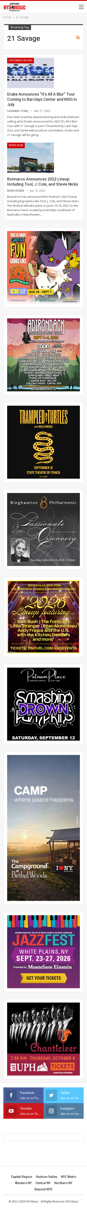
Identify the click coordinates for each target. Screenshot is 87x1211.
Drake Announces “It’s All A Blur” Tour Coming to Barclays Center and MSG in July (42, 99)
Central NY (43, 1183)
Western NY (23, 1183)
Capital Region (21, 1177)
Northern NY (63, 1183)
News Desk (16, 145)
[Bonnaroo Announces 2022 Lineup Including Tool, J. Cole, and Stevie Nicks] (30, 158)
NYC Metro (68, 1177)
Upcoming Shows (20, 60)
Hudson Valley (46, 1177)
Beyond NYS (43, 1189)
